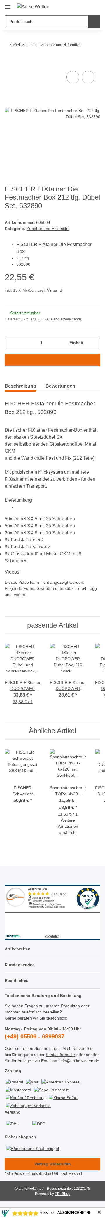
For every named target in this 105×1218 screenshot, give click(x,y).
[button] (77, 6)
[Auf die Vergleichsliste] (72, 77)
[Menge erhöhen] (94, 343)
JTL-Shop (62, 1194)
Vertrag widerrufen (52, 1164)
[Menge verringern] (11, 343)
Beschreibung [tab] (20, 386)
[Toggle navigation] (7, 4)
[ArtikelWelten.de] (32, 6)
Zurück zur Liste (23, 45)
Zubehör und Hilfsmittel (48, 228)
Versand (54, 290)
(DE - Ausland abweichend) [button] (59, 319)
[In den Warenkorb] (9, 63)
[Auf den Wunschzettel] (88, 77)
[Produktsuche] (94, 21)
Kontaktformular (60, 1054)
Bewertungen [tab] (60, 386)
